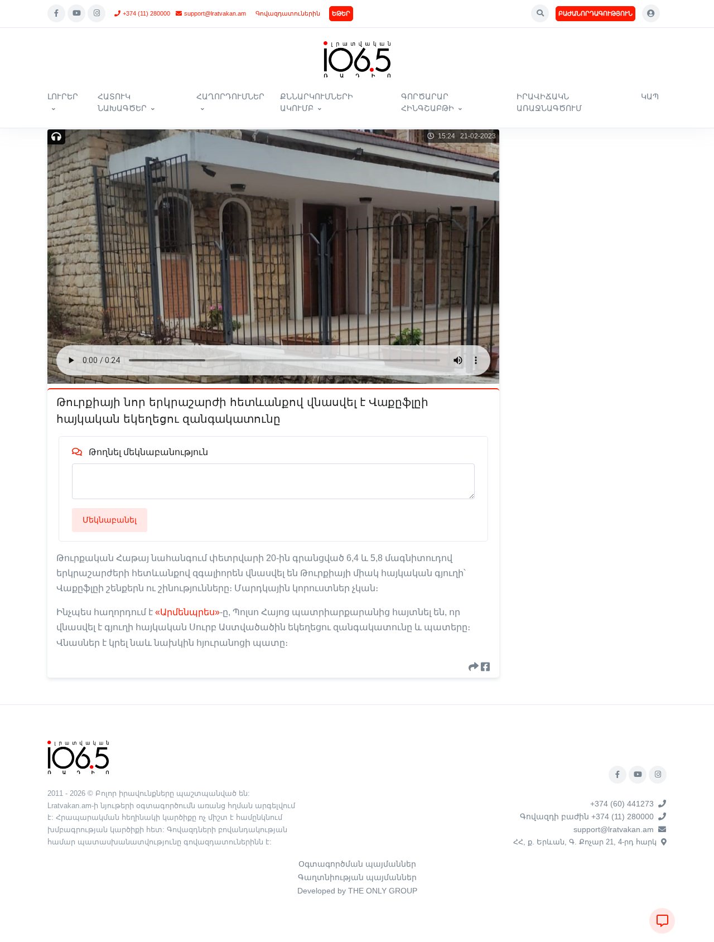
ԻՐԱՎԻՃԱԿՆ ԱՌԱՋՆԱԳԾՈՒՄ (549, 102)
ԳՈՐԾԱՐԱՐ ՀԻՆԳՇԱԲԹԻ (427, 102)
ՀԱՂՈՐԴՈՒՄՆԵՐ (230, 96)
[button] (540, 13)
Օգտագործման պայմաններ (357, 863)
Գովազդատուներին (287, 13)
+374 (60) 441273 (622, 803)
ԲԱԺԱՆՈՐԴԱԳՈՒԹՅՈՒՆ (595, 13)
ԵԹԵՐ (341, 13)
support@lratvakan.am (215, 13)
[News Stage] (357, 59)
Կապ (650, 96)
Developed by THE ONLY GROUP (357, 890)
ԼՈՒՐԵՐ (62, 96)
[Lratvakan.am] (78, 756)
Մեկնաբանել (110, 519)
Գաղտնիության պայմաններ (357, 877)
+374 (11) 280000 (146, 13)
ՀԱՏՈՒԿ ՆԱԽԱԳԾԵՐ (122, 102)
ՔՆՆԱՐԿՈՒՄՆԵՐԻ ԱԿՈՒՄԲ (316, 102)
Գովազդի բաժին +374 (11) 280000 (587, 816)
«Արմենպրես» (187, 612)
